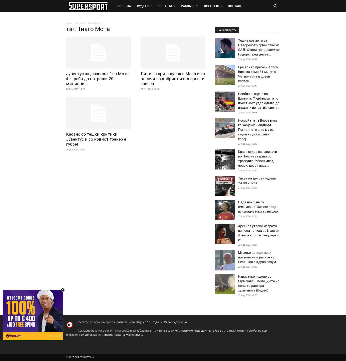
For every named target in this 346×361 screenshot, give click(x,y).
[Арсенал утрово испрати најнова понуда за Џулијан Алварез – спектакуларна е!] (225, 234)
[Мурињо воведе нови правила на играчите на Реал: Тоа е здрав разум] (225, 260)
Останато (211, 6)
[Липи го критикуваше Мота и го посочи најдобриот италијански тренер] (173, 53)
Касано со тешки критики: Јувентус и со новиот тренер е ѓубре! (96, 139)
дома (69, 23)
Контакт (234, 6)
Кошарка (165, 6)
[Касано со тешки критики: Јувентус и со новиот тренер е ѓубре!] (98, 113)
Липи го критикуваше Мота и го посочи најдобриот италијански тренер (173, 78)
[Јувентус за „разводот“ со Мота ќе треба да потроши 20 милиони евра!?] (98, 53)
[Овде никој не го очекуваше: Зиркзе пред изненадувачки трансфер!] (225, 210)
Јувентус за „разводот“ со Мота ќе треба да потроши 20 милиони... (97, 78)
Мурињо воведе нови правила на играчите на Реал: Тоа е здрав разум (257, 257)
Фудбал (143, 6)
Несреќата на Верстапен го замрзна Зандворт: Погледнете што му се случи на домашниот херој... (257, 129)
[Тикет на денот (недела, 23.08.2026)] (225, 186)
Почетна (124, 6)
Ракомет (188, 6)
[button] (275, 6)
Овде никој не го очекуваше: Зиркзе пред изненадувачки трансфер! (258, 206)
